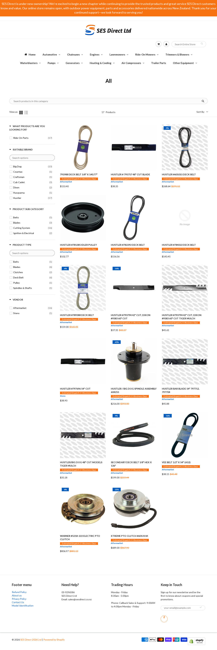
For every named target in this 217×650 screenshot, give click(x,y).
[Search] (202, 43)
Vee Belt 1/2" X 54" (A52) (176, 462)
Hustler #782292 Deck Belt (128, 244)
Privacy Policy (19, 598)
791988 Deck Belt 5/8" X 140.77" (78, 174)
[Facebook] (164, 618)
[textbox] (32, 158)
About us (17, 595)
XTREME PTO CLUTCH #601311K (129, 535)
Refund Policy (19, 592)
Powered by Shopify (54, 639)
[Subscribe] (200, 607)
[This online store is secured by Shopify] (196, 640)
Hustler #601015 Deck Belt (179, 174)
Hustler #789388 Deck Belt (77, 315)
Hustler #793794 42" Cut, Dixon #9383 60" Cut (130, 317)
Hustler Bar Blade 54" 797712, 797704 (180, 390)
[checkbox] (32, 138)
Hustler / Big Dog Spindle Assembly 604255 (133, 390)
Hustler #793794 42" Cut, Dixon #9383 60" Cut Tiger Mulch (181, 317)
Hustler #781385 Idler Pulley (78, 244)
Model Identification (22, 605)
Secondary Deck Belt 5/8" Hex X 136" (131, 464)
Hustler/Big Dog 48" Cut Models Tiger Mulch (81, 464)
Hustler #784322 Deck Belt (179, 244)
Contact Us (18, 602)
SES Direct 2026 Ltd (31, 639)
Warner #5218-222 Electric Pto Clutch (80, 537)
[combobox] (189, 44)
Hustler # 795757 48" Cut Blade (130, 174)
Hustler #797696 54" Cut (75, 388)
